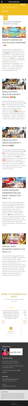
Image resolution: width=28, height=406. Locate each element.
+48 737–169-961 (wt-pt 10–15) (9, 381)
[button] (14, 403)
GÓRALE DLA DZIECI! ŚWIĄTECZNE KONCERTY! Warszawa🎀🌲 (11, 143)
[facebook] (22, 5)
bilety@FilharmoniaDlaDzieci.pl (9, 386)
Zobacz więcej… (6, 73)
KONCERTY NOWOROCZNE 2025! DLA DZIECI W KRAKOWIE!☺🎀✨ (14, 42)
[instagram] (24, 5)
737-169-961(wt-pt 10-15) (10, 7)
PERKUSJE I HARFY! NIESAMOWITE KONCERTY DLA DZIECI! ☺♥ (13, 249)
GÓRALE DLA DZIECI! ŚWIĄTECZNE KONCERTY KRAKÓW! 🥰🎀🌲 (11, 94)
